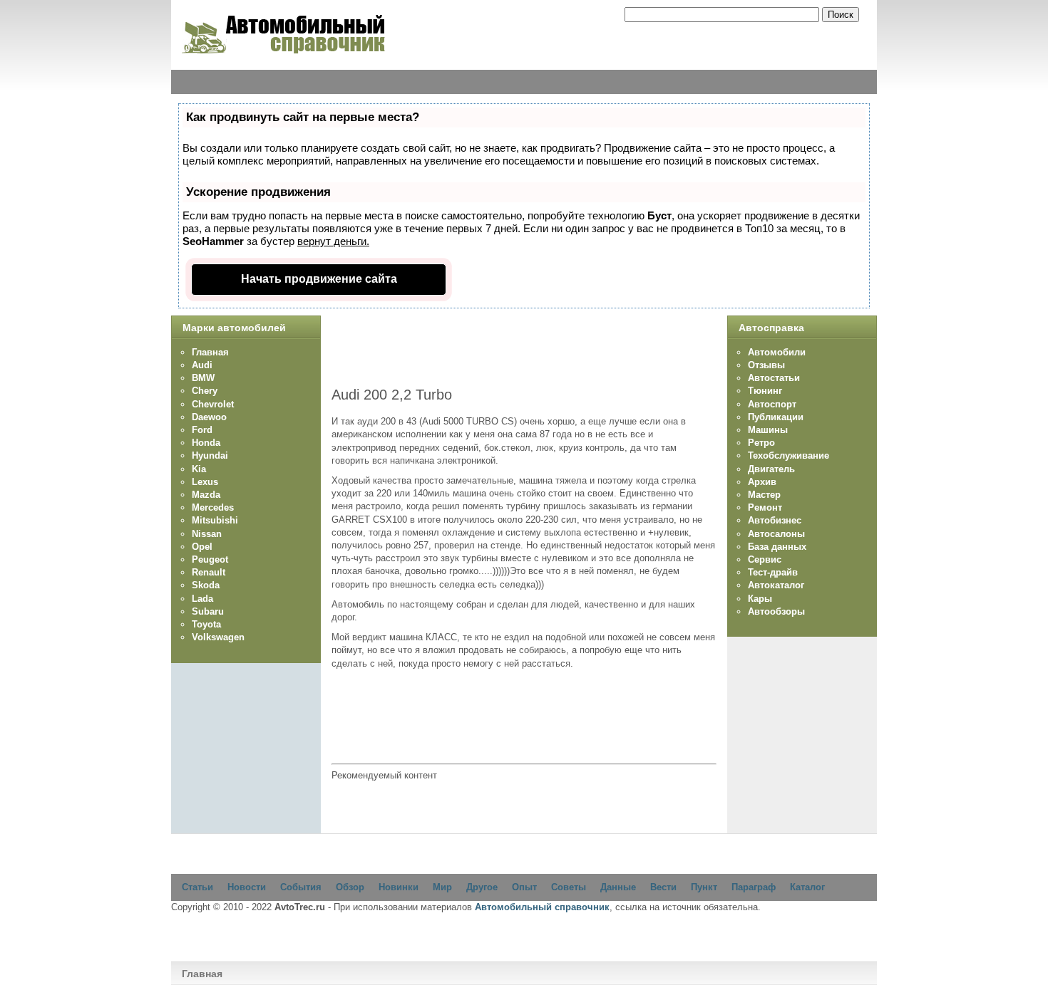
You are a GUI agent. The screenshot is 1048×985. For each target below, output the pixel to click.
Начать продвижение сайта (319, 279)
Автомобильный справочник (542, 907)
